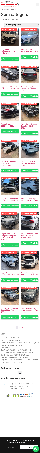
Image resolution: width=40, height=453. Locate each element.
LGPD (29, 442)
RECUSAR (11, 447)
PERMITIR (29, 447)
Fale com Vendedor (11, 59)
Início (3, 9)
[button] (37, 4)
